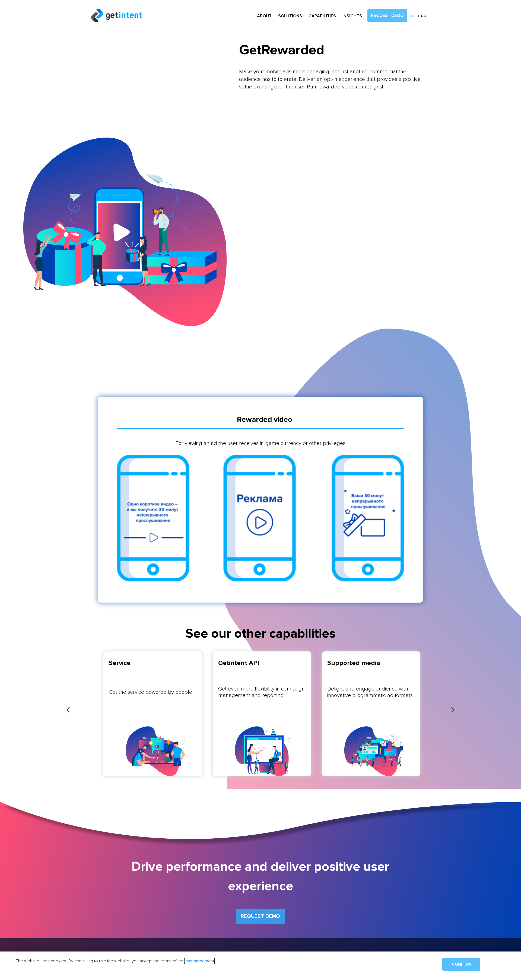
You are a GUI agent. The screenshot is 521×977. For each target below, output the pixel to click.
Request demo (387, 15)
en (412, 16)
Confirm (461, 964)
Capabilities (322, 16)
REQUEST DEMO (260, 916)
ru (423, 16)
